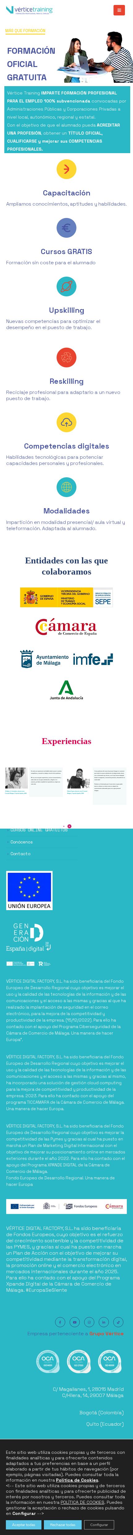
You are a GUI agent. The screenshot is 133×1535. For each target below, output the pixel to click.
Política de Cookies (77, 1480)
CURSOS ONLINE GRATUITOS (39, 830)
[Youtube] (75, 1322)
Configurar (99, 1524)
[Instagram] (89, 1322)
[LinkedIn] (104, 1322)
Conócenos (22, 842)
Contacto (20, 854)
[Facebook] (60, 1322)
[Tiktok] (118, 1322)
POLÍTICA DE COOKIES (82, 1502)
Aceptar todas (23, 1524)
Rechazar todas (62, 1524)
